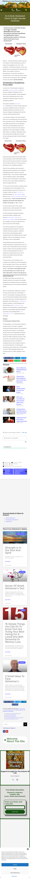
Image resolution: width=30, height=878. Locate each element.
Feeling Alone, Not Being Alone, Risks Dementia (21, 411)
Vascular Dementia (16, 466)
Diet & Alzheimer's (10, 518)
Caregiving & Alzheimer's (12, 519)
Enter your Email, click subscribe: (13, 803)
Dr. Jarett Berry (22, 301)
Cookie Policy (14, 876)
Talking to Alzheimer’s (11, 716)
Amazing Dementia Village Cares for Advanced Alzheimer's (19, 471)
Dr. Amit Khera (19, 192)
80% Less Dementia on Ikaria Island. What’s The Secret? (20, 400)
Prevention (9, 466)
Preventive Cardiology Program (17, 196)
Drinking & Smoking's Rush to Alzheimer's (8, 471)
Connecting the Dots (11, 715)
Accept (15, 864)
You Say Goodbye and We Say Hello (14, 717)
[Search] (25, 724)
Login (25, 432)
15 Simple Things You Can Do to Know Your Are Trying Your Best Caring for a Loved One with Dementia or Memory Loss (15, 632)
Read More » (8, 561)
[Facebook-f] (4, 731)
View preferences (15, 872)
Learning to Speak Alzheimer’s (13, 713)
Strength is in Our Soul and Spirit (13, 550)
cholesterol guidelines (13, 90)
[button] (28, 849)
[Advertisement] (15, 495)
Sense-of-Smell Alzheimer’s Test (14, 587)
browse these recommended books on (14, 710)
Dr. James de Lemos (18, 305)
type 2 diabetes (11, 219)
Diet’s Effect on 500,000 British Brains (21, 369)
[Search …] (26, 10)
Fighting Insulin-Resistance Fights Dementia (21, 419)
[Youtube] (7, 731)
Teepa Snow (9, 521)
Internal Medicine (18, 194)
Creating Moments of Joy (12, 719)
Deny (15, 868)
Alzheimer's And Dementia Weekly (15, 1)
